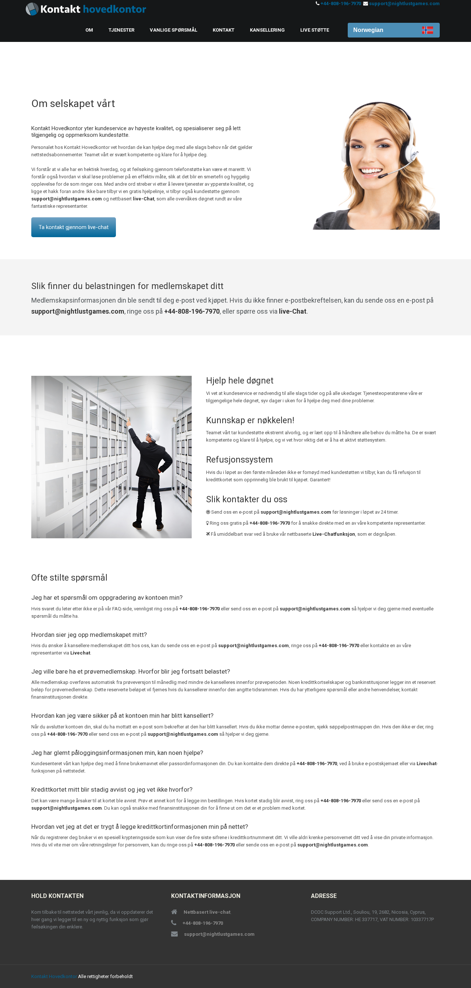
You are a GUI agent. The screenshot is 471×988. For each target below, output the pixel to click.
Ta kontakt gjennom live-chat (74, 227)
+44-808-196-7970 (341, 3)
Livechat (80, 653)
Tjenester (121, 30)
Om (89, 30)
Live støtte (314, 30)
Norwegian (368, 30)
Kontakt (223, 30)
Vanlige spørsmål (173, 30)
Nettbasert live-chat (207, 912)
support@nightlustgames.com (404, 3)
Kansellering (267, 30)
